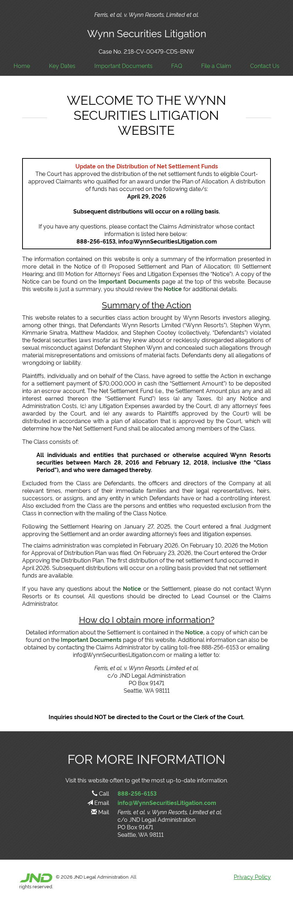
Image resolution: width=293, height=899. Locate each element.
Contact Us (264, 65)
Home (22, 65)
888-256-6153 (137, 793)
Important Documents (123, 65)
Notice (173, 289)
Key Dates (62, 65)
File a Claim (216, 65)
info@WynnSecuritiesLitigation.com (167, 802)
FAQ (176, 65)
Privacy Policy (252, 876)
